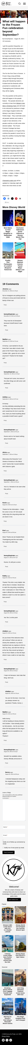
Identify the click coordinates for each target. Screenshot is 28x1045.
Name (5, 827)
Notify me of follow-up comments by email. (14, 843)
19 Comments (6, 41)
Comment (5, 798)
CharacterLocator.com (9, 180)
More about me (13, 899)
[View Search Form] (19, 4)
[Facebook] (3, 1040)
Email (5, 835)
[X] (7, 1040)
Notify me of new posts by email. (14, 847)
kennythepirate (8, 39)
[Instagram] (10, 1040)
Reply (5, 304)
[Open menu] (24, 4)
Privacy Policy (6, 1036)
